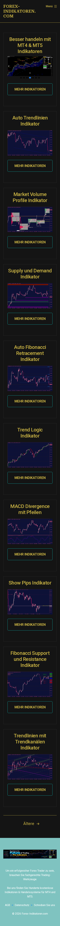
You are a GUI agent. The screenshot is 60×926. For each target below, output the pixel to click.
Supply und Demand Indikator (30, 274)
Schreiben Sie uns (44, 905)
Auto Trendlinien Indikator (30, 121)
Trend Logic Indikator (30, 433)
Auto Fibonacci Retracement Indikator (30, 353)
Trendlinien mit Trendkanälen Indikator (30, 742)
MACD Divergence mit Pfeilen (30, 509)
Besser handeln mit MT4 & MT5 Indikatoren (30, 45)
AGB (7, 905)
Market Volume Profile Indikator (30, 197)
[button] (9, 66)
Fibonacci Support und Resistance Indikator (30, 659)
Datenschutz (22, 905)
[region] (30, 67)
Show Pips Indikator (30, 583)
